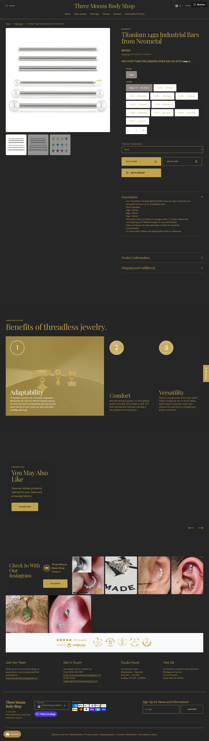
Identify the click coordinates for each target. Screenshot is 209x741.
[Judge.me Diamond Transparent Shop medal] (98, 642)
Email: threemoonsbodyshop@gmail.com (82, 675)
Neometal (19, 24)
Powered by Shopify (14, 718)
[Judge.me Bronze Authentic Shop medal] (134, 642)
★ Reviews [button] (206, 373)
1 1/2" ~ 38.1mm (162, 112)
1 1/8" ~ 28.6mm (137, 96)
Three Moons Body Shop (15, 715)
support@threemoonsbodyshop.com (80, 681)
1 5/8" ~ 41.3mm (137, 121)
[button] (10, 6)
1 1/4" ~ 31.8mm (187, 96)
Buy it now (131, 161)
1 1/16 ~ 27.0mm (165, 87)
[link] (46, 568)
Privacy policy (92, 734)
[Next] (200, 528)
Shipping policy (107, 734)
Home (8, 24)
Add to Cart (172, 161)
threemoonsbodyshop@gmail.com (22, 678)
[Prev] (191, 528)
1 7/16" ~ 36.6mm (138, 112)
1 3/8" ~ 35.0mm (163, 104)
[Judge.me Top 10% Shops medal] (146, 642)
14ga (131, 74)
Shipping (126, 54)
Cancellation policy (147, 734)
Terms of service (60, 734)
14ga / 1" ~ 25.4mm (139, 87)
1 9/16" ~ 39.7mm (187, 112)
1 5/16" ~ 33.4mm (138, 104)
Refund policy (76, 734)
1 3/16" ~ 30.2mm (162, 96)
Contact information (126, 734)
